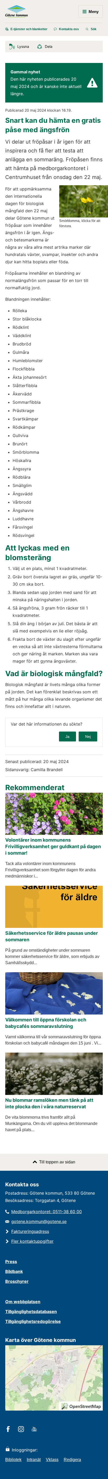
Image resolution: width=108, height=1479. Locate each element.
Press (11, 1261)
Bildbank (14, 1271)
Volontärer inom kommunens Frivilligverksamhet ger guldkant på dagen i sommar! (53, 846)
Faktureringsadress (30, 1231)
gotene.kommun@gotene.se (39, 1221)
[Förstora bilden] (83, 216)
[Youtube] (35, 1429)
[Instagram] (22, 1429)
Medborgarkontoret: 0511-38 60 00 (46, 1211)
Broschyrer (17, 1281)
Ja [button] (67, 736)
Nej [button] (88, 736)
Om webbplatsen (22, 1301)
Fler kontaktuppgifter (32, 1241)
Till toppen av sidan (57, 1162)
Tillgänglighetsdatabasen (31, 1311)
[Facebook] (9, 1429)
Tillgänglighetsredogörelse (33, 1321)
